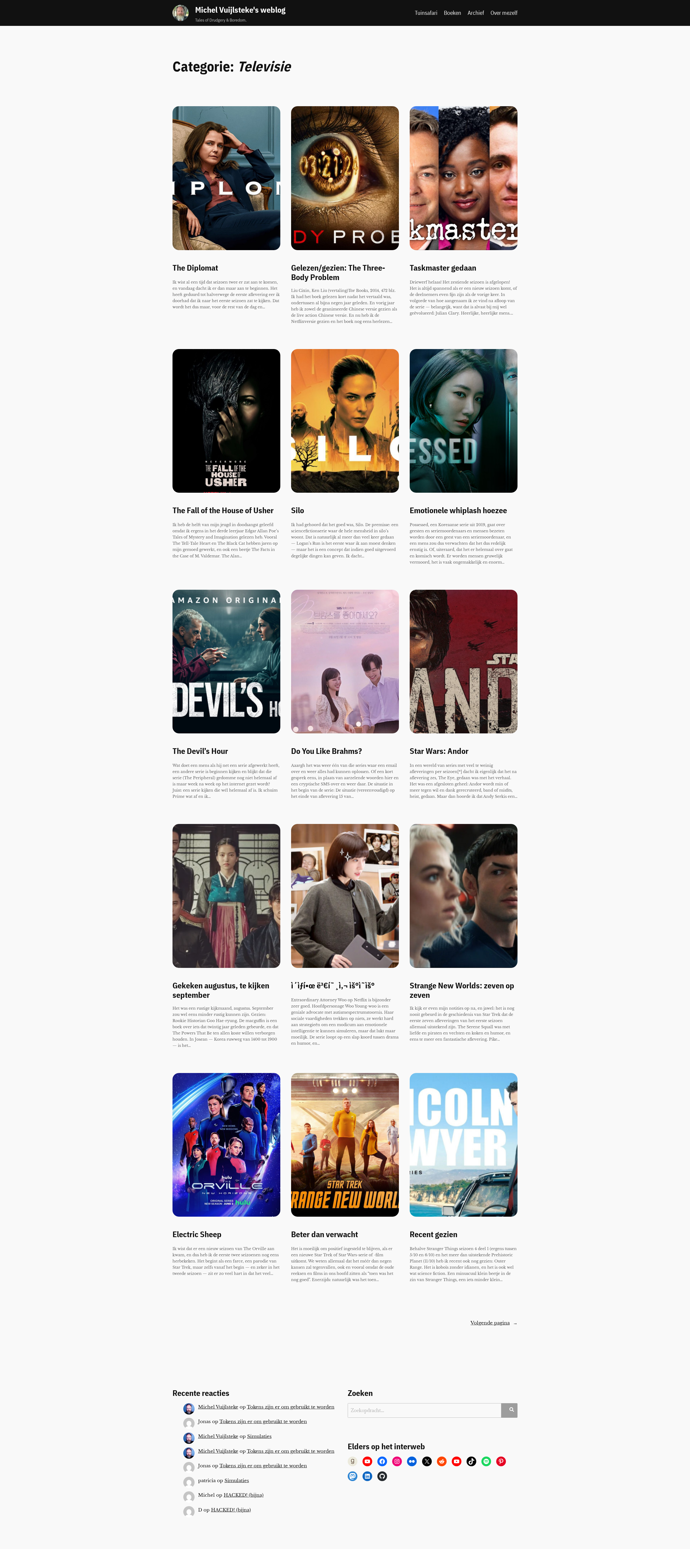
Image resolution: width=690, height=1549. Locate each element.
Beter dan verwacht (324, 1234)
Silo (297, 510)
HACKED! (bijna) (244, 1495)
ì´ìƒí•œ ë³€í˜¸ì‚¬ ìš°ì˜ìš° (333, 986)
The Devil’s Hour (200, 751)
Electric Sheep (197, 1234)
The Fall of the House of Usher (223, 510)
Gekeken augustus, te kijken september (220, 990)
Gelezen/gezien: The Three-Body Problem (338, 272)
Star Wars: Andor (439, 751)
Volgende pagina (494, 1323)
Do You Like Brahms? (326, 751)
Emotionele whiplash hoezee (458, 510)
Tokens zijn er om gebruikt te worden (290, 1407)
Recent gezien (433, 1234)
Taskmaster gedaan (443, 268)
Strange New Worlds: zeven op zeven (462, 990)
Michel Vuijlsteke (218, 1407)
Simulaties (259, 1436)
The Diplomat (195, 268)
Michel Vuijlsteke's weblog (240, 10)
